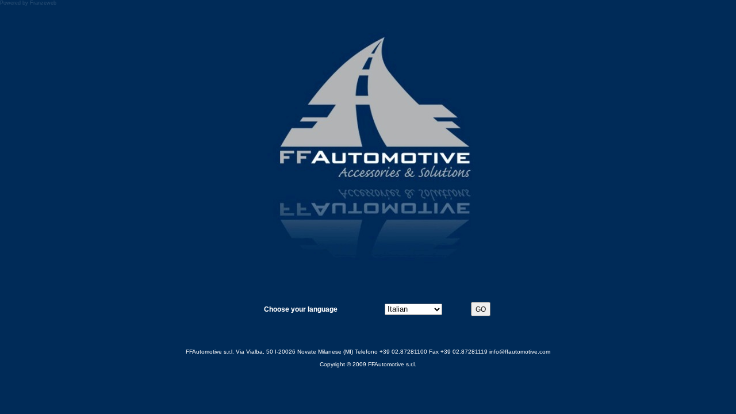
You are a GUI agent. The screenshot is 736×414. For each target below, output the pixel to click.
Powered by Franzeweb (28, 3)
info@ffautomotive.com (519, 351)
